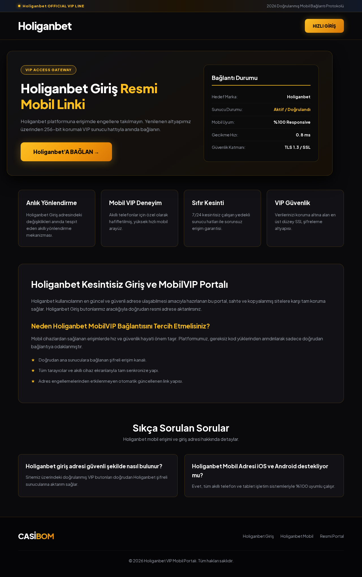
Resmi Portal (332, 536)
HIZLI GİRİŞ (324, 25)
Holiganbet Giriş (258, 536)
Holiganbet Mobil (297, 536)
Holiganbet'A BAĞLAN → (66, 151)
